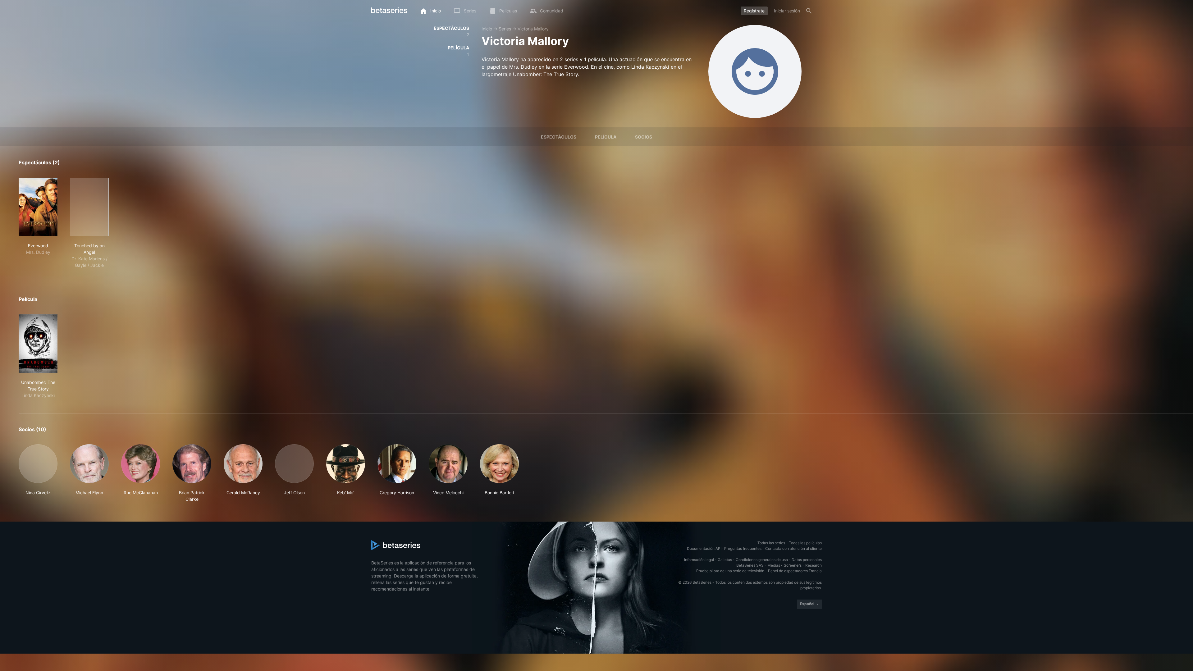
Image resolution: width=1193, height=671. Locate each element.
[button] (38, 473)
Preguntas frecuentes (742, 548)
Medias (773, 565)
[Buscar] (809, 11)
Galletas (725, 559)
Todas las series (771, 543)
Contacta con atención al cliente (793, 548)
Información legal (699, 559)
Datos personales (807, 559)
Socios (643, 136)
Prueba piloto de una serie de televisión (730, 570)
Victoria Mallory (533, 28)
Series (505, 28)
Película (605, 136)
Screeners (793, 565)
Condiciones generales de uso (762, 559)
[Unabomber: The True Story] (38, 343)
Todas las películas (805, 543)
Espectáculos (558, 136)
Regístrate (754, 10)
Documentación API (704, 548)
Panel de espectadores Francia (795, 570)
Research (813, 565)
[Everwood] (38, 207)
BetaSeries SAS (750, 565)
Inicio (487, 28)
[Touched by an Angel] (89, 207)
